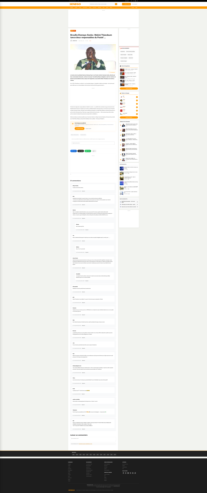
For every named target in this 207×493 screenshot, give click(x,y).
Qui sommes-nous (125, 464)
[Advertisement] (103, 19)
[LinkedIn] (133, 473)
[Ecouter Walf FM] (137, 107)
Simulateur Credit (88, 474)
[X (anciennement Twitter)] (133, 1)
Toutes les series (129, 88)
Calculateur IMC (88, 471)
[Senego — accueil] (75, 4)
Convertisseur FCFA (89, 464)
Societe (69, 465)
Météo (136, 7)
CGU (123, 468)
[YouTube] (135, 1)
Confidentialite (124, 467)
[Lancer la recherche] (116, 4)
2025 (77, 454)
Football (69, 474)
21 (90, 40)
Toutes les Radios (106, 474)
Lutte (69, 476)
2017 (104, 454)
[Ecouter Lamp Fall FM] (137, 114)
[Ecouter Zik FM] (137, 100)
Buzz (103, 7)
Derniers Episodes (107, 464)
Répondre (83, 191)
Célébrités (99, 7)
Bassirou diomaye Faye (74, 134)
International (85, 7)
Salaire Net (88, 467)
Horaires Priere (88, 468)
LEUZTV (105, 468)
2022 (87, 454)
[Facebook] (131, 1)
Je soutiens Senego (79, 128)
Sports (107, 7)
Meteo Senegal (88, 465)
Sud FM (105, 478)
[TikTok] (137, 1)
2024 (80, 454)
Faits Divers (70, 477)
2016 (108, 454)
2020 (94, 454)
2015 (111, 454)
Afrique (90, 7)
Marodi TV (105, 465)
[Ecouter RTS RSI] (137, 111)
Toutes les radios (129, 117)
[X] (126, 473)
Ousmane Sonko (83, 134)
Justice (80, 7)
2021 (90, 454)
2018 (101, 454)
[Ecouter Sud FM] (137, 104)
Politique (71, 7)
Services (133, 7)
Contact (123, 465)
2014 (115, 454)
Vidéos (111, 7)
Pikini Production (106, 470)
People (69, 471)
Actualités (73, 30)
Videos (69, 479)
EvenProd (105, 467)
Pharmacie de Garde (89, 470)
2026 (73, 454)
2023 (84, 454)
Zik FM (105, 477)
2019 (97, 454)
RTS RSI (105, 480)
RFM (105, 475)
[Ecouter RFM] (137, 97)
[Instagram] (130, 473)
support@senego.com (117, 485)
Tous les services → (89, 476)
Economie (69, 468)
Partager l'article (88, 128)
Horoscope (88, 473)
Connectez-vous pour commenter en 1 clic (85, 443)
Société (76, 7)
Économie (94, 7)
